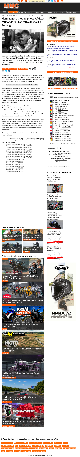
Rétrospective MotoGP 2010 (15, 159)
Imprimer (35, 68)
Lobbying (65, 446)
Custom (26, 251)
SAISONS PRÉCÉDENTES (68, 143)
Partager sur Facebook (9, 71)
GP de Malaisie (23, 68)
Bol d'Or (57, 161)
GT (16, 446)
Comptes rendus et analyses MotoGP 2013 (19, 154)
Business (6, 353)
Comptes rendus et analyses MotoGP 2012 (19, 156)
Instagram (55, 1)
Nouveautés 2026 (8, 239)
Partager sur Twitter (6, 71)
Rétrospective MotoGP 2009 (15, 161)
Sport (4, 68)
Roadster (10, 451)
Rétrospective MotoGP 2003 (15, 171)
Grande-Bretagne (25, 446)
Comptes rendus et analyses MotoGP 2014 (19, 152)
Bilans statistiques (35, 443)
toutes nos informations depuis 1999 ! (41, 439)
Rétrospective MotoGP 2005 (15, 168)
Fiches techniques (8, 446)
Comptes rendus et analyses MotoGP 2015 (19, 151)
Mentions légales (40, 455)
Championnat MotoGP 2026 (60, 151)
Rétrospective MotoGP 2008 (15, 163)
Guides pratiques (8, 426)
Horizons (57, 446)
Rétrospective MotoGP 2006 (15, 166)
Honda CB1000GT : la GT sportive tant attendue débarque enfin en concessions (60, 47)
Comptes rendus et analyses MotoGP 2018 (19, 146)
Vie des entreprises (9, 305)
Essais (5, 329)
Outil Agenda (33, 448)
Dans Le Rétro (47, 443)
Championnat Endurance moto (61, 158)
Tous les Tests (26, 451)
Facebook (49, 1)
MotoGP (9, 68)
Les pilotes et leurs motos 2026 (68, 97)
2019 (15, 68)
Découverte (58, 443)
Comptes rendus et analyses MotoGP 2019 (19, 144)
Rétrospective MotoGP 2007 (15, 164)
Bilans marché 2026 (20, 443)
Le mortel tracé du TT (61, 156)
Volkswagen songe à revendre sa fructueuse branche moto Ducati (62, 55)
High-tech (49, 446)
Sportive (17, 451)
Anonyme (19, 1)
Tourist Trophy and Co (58, 154)
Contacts (31, 455)
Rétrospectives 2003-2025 (63, 153)
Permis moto (7, 402)
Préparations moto (9, 377)
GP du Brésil (62, 102)
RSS (58, 1)
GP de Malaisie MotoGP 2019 (29, 84)
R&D (3, 451)
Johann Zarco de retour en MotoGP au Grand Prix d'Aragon (60, 61)
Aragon (5, 280)
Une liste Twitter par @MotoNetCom (58, 167)
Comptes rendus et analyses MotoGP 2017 (19, 147)
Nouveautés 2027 (21, 448)
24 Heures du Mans (61, 160)
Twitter (52, 1)
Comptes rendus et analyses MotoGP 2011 (19, 158)
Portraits (58, 448)
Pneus (52, 448)
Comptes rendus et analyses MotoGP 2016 (19, 149)
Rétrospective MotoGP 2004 (15, 169)
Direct (62, 1)
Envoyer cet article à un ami (3, 71)
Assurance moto (7, 443)
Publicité (49, 455)
